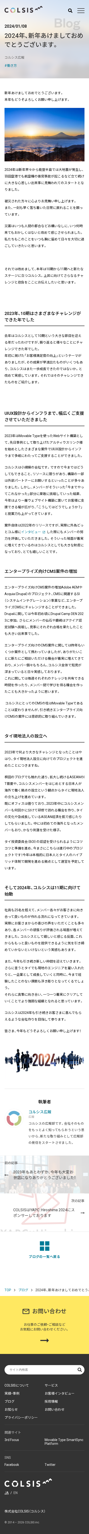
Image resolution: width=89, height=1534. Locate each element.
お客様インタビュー (60, 1393)
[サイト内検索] (70, 10)
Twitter (50, 1465)
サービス (51, 1385)
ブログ (23, 1290)
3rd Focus (12, 1440)
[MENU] (81, 11)
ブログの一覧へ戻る (44, 1257)
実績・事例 (12, 1393)
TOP (8, 1290)
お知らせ (11, 1409)
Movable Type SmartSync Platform (64, 1442)
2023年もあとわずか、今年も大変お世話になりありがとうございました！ (40, 1170)
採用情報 (51, 1401)
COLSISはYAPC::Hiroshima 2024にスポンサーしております (48, 1208)
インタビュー (31, 532)
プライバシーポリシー (21, 1417)
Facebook (12, 1465)
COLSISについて (17, 1385)
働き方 (12, 65)
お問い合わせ (55, 1409)
